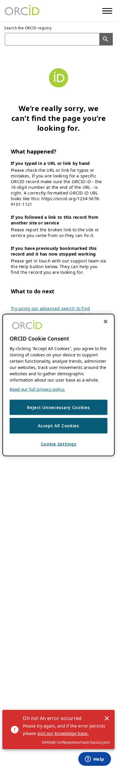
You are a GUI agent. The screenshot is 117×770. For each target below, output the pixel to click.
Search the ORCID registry (28, 28)
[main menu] (107, 11)
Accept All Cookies (58, 426)
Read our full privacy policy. (37, 389)
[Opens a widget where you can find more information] (94, 759)
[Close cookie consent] (105, 321)
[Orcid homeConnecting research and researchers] (22, 11)
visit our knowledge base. (62, 733)
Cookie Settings (58, 443)
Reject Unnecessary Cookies (58, 407)
